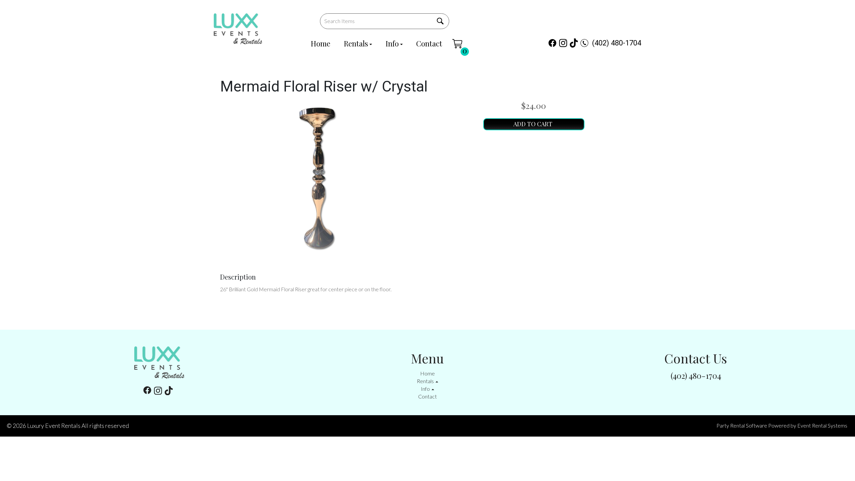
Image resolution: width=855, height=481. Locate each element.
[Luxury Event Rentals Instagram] (563, 43)
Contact (429, 43)
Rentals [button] (426, 381)
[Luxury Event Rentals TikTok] (574, 43)
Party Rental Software (741, 425)
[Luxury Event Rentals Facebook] (552, 43)
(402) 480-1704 (616, 43)
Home (320, 43)
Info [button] (426, 388)
